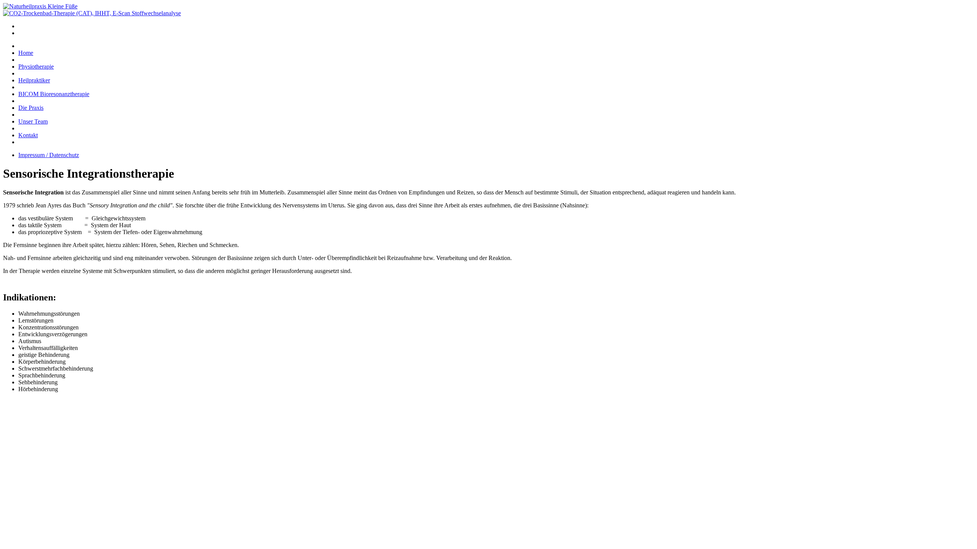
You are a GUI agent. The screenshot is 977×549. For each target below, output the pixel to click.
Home (25, 53)
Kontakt (28, 135)
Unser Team (33, 121)
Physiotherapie (36, 66)
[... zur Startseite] (40, 6)
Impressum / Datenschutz (48, 155)
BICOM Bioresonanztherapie (53, 94)
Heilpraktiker (34, 80)
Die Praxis (31, 107)
